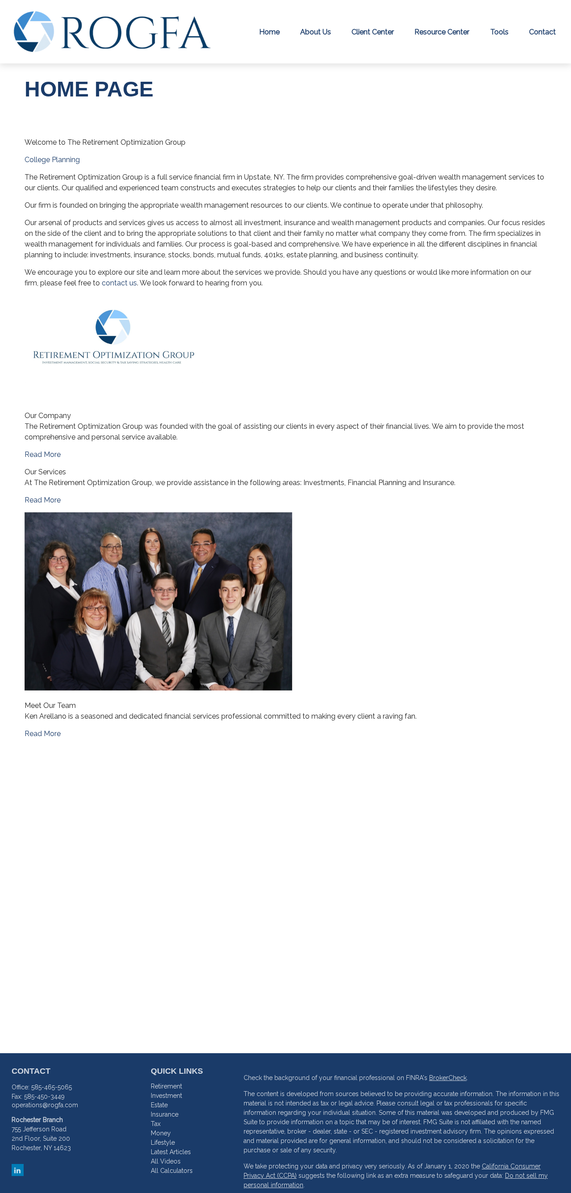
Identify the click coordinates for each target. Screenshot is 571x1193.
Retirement (166, 1086)
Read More (43, 454)
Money (161, 1133)
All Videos (166, 1161)
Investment (166, 1095)
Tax (156, 1123)
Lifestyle (163, 1142)
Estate (159, 1105)
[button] (269, 32)
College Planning (52, 159)
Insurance (164, 1114)
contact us (119, 283)
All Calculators (172, 1170)
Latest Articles (171, 1151)
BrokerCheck (448, 1077)
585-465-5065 (51, 1087)
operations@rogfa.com (45, 1105)
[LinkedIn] (18, 1170)
